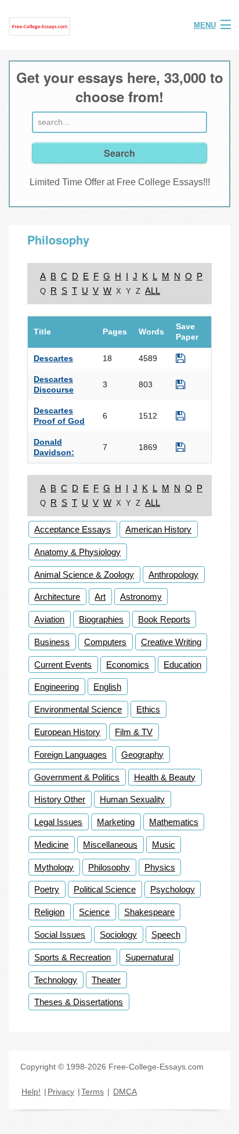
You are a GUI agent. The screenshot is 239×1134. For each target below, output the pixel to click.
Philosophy (109, 867)
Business (52, 642)
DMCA (125, 1091)
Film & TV (134, 732)
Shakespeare (149, 912)
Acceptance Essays (72, 529)
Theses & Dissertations (78, 1002)
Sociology (118, 934)
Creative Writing (171, 642)
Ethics (148, 709)
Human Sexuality (132, 799)
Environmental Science (78, 709)
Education (182, 664)
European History (67, 732)
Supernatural (149, 957)
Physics (159, 867)
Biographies (101, 619)
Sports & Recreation (72, 957)
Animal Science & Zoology (84, 574)
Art (100, 597)
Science (94, 912)
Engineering (56, 687)
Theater (106, 980)
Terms (92, 1091)
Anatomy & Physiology (77, 552)
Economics (127, 664)
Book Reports (164, 619)
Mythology (54, 867)
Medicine (51, 844)
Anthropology (173, 574)
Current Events (63, 664)
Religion (49, 912)
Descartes (53, 358)
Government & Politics (76, 777)
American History (158, 529)
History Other (59, 799)
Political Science (105, 889)
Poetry (46, 889)
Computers (105, 642)
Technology (55, 980)
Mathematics (173, 822)
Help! (31, 1091)
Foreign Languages (70, 754)
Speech (165, 934)
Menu (205, 25)
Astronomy (141, 597)
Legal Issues (58, 822)
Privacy (61, 1091)
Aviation (49, 619)
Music (163, 844)
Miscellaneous (110, 844)
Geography (142, 754)
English (107, 687)
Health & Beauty (164, 777)
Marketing (116, 822)
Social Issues (59, 934)
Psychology (172, 889)
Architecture (57, 597)
